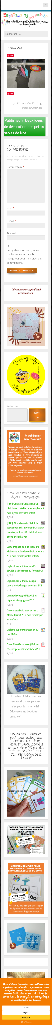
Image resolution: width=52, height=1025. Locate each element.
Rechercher (12, 406)
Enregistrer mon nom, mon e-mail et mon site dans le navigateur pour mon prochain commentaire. (24, 256)
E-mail (11, 221)
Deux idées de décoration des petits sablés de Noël (24, 126)
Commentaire (15, 167)
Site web (12, 233)
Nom (10, 208)
